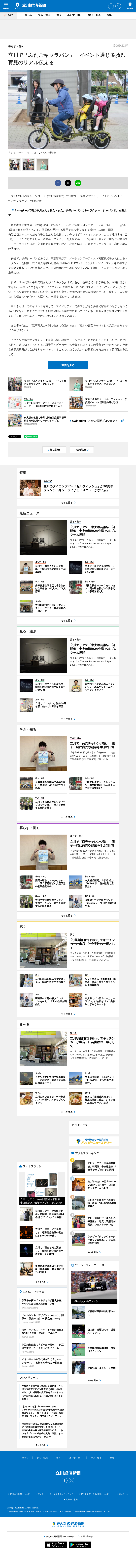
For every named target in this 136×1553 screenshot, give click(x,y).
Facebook (111, 6)
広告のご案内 (72, 1499)
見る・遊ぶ (44, 14)
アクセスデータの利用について (95, 1494)
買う (58, 14)
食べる (28, 14)
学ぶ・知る (94, 14)
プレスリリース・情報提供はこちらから (55, 1494)
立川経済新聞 (30, 5)
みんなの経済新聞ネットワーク (68, 1524)
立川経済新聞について (20, 1494)
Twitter (118, 6)
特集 (109, 14)
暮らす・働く (74, 14)
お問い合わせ (123, 1494)
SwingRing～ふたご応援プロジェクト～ (96, 420)
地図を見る (68, 365)
